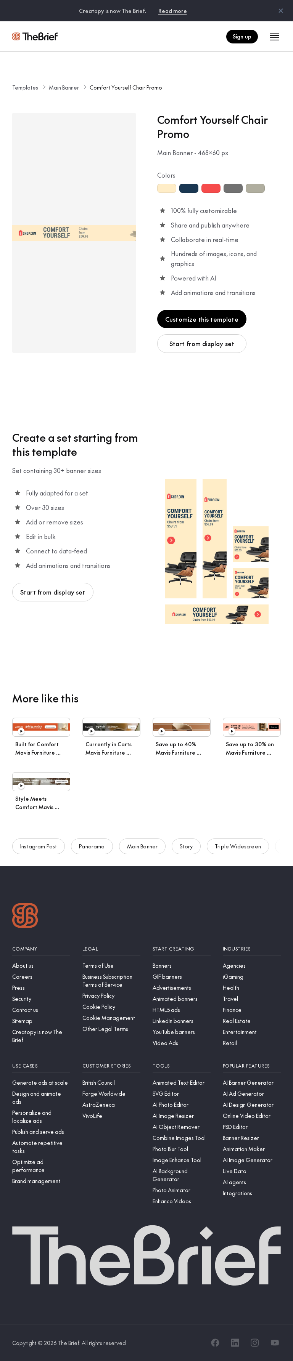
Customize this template (201, 319)
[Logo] (25, 916)
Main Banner (64, 87)
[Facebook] (215, 1343)
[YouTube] (275, 1343)
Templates (25, 87)
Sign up (242, 36)
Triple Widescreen (238, 846)
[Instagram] (255, 1343)
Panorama (92, 846)
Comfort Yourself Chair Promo (126, 87)
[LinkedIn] (235, 1343)
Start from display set (202, 343)
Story (186, 846)
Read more (172, 10)
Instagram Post (38, 846)
